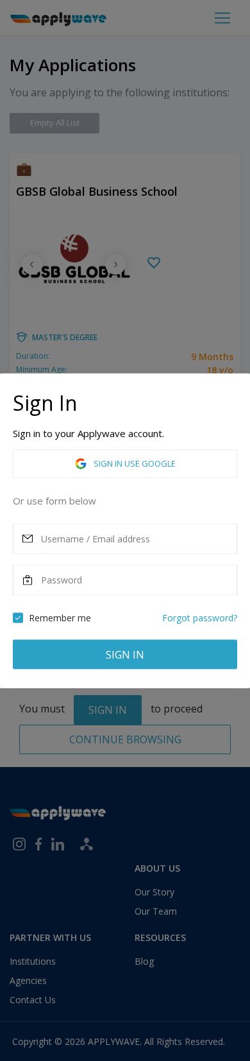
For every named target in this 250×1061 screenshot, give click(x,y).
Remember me (60, 617)
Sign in (125, 654)
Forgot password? (199, 617)
